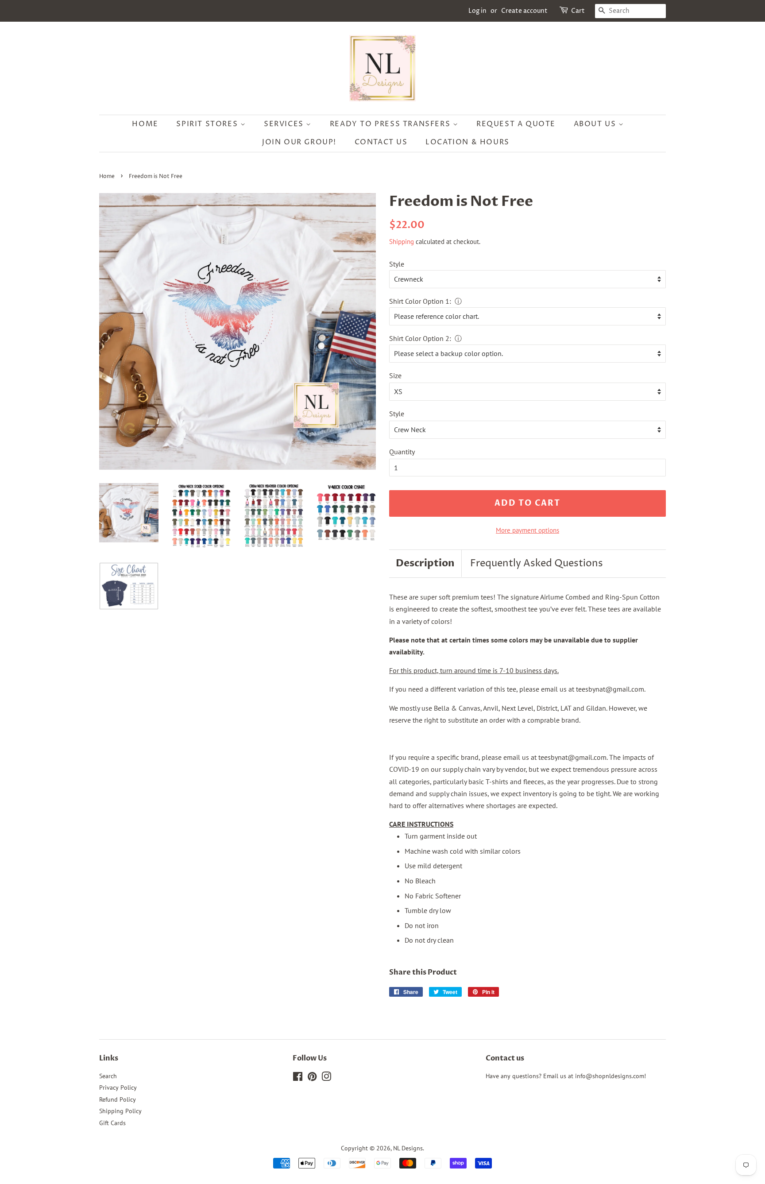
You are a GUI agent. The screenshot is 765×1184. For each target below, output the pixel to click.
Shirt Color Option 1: (420, 301)
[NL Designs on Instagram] (326, 1078)
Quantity (402, 451)
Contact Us (381, 142)
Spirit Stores (208, 124)
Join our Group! (299, 142)
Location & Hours (467, 142)
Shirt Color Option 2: (420, 338)
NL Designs (408, 1148)
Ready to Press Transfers (391, 124)
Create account (524, 11)
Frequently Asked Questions (536, 563)
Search (108, 1076)
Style (396, 263)
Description (425, 563)
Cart (578, 11)
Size (395, 375)
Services (285, 124)
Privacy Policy (118, 1087)
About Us (596, 124)
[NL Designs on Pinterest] (312, 1078)
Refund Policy (117, 1099)
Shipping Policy (120, 1111)
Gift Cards (112, 1123)
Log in (477, 11)
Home (145, 124)
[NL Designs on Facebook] (298, 1078)
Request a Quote (516, 124)
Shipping (401, 241)
